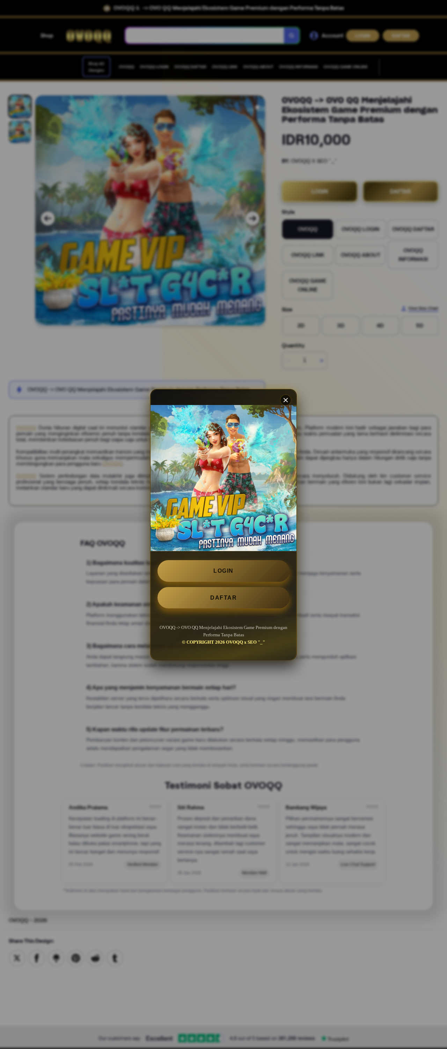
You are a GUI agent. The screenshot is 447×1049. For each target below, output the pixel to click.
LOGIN (223, 571)
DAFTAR (223, 597)
